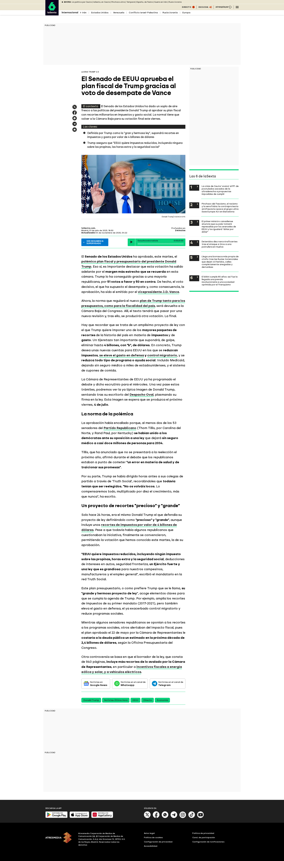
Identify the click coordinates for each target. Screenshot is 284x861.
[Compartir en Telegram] (74, 125)
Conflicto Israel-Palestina (143, 12)
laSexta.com (88, 228)
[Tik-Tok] (191, 817)
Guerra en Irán (160, 2)
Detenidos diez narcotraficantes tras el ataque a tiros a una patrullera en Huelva (219, 244)
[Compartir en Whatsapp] (74, 119)
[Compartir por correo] (74, 131)
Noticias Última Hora (116, 700)
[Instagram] (182, 817)
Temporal (130, 2)
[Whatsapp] (165, 817)
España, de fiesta (145, 2)
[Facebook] (156, 817)
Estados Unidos (99, 12)
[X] (74, 108)
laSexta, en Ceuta (101, 2)
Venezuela (118, 12)
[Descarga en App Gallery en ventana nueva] (102, 817)
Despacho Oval (142, 394)
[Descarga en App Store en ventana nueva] (79, 817)
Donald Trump (91, 700)
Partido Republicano (120, 428)
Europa (186, 12)
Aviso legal (149, 833)
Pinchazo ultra (118, 2)
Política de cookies (153, 837)
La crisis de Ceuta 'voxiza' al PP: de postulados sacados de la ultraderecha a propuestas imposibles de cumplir (220, 190)
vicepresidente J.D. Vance (158, 292)
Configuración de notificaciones (208, 842)
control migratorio (162, 355)
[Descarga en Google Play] (56, 817)
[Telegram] (173, 817)
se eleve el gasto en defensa (121, 355)
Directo (147, 700)
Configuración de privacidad (158, 842)
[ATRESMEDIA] (59, 839)
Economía (162, 700)
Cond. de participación (203, 837)
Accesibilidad (150, 846)
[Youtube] (200, 817)
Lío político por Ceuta (82, 2)
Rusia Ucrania (175, 2)
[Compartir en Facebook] (74, 114)
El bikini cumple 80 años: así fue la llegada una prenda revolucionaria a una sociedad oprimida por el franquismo (219, 280)
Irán (84, 12)
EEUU (135, 700)
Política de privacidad (203, 833)
